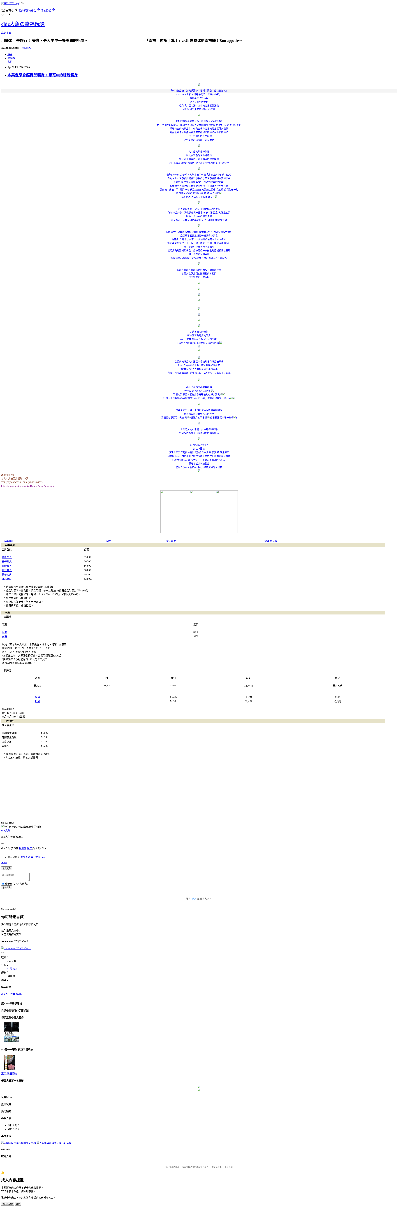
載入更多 (6, 868)
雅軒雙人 (7, 561)
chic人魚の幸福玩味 (23, 24)
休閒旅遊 (27, 48)
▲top (4, 862)
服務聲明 (228, 1167)
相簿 (9, 54)
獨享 (37, 697)
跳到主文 (6, 32)
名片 (9, 62)
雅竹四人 (7, 570)
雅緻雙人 (7, 566)
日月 (37, 701)
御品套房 (7, 579)
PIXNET (175, 1167)
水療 (108, 541)
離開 (18, 1204)
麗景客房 (7, 574)
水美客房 (9, 541)
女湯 (4, 636)
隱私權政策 (216, 1167)
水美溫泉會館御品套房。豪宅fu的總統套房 (42, 75)
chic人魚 (5, 830)
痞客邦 (22, 848)
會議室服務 (270, 541)
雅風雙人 (7, 557)
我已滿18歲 (7, 1204)
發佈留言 (6, 887)
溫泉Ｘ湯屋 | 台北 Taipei (33, 857)
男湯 (4, 632)
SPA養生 (171, 541)
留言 (29, 848)
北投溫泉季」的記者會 (219, 174)
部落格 (11, 58)
